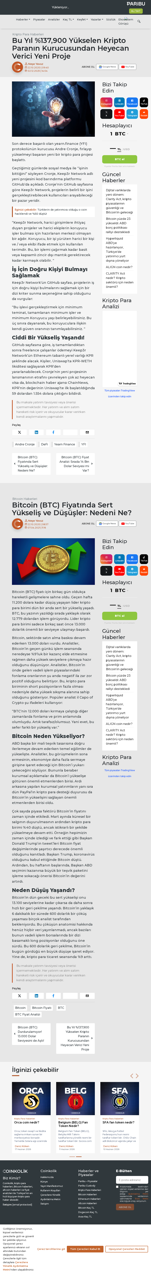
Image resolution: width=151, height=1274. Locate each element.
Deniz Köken (22, 1146)
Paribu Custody (86, 1185)
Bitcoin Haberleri (24, 499)
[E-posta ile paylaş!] (87, 432)
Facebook (132, 104)
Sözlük (110, 19)
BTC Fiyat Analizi (27, 1014)
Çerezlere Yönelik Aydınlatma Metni (15, 1266)
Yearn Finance (64, 444)
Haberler (22, 19)
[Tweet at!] (19, 432)
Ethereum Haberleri (89, 1199)
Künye (44, 1181)
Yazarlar (96, 19)
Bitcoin (20, 1008)
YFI (83, 444)
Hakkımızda (47, 1177)
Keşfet (81, 19)
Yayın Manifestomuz (52, 1186)
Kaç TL (67, 19)
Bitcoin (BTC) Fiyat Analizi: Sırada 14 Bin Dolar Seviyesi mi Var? (74, 464)
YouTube (119, 115)
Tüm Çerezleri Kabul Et (85, 1248)
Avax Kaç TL (85, 1216)
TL (119, 149)
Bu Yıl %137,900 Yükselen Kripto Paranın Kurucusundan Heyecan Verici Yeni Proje (75, 1038)
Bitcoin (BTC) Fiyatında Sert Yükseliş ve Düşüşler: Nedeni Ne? (33, 464)
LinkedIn (119, 104)
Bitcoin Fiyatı (41, 1008)
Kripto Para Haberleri (28, 34)
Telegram (132, 115)
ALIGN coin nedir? (119, 267)
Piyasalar (39, 19)
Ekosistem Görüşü (125, 21)
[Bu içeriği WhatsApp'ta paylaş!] (70, 432)
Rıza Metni (141, 1199)
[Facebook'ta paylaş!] (53, 432)
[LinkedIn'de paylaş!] (36, 432)
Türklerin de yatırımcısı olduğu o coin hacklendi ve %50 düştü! (51, 212)
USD (126, 149)
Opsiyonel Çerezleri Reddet (127, 1248)
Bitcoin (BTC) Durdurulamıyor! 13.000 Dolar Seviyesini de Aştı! (31, 1034)
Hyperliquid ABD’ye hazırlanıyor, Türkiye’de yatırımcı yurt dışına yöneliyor (117, 249)
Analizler (54, 19)
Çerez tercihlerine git (51, 1248)
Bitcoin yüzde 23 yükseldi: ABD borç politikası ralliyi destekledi (118, 225)
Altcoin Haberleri (87, 1203)
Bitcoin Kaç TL (86, 1207)
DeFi (44, 444)
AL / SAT (136, 11)
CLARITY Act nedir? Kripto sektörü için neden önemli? (120, 280)
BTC (61, 1008)
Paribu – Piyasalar (88, 1181)
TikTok (144, 104)
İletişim (45, 1203)
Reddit (144, 115)
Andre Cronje (25, 444)
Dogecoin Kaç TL (88, 1212)
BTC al (119, 159)
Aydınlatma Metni (138, 1194)
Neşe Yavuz (35, 64)
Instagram (106, 104)
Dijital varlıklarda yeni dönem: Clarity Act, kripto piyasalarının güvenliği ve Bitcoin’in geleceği (119, 201)
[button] (131, 1076)
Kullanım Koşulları (50, 1190)
